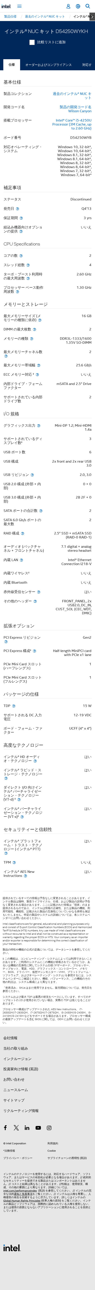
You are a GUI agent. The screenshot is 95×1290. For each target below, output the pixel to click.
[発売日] (17, 208)
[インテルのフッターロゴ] (12, 1247)
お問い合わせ (14, 1079)
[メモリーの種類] (31, 338)
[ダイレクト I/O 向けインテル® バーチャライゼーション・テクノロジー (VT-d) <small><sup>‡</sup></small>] (19, 799)
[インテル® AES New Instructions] (25, 876)
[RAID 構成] (22, 533)
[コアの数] (21, 255)
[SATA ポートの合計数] (40, 510)
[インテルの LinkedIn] (27, 1129)
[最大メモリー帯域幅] (38, 365)
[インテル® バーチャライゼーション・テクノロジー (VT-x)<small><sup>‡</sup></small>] (22, 817)
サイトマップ (14, 1100)
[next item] (92, 17)
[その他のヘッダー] (35, 601)
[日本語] (78, 6)
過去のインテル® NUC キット (72, 96)
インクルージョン (17, 1059)
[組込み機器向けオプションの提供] (21, 231)
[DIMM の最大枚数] (34, 329)
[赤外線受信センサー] (38, 592)
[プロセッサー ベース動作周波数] (17, 291)
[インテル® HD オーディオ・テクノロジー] (35, 761)
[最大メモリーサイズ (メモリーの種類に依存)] (39, 320)
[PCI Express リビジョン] (6, 641)
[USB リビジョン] (32, 475)
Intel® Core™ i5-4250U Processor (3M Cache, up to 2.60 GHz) (71, 124)
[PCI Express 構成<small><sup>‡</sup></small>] (34, 651)
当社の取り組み (15, 1048)
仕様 (12, 65)
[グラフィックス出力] (38, 425)
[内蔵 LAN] (21, 560)
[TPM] (14, 862)
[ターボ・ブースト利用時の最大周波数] (28, 278)
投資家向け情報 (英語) (20, 1069)
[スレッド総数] (28, 265)
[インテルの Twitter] (16, 1129)
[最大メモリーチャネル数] (6, 356)
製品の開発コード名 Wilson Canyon (75, 109)
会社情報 (10, 1038)
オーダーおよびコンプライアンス (48, 65)
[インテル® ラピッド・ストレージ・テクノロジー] (6, 778)
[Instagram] (49, 1129)
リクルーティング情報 (21, 1111)
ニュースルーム (15, 1090)
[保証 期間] (21, 218)
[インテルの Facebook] (5, 1129)
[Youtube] (38, 1129)
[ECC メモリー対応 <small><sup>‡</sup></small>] (37, 374)
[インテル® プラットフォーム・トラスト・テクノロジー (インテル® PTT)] (6, 853)
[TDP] (13, 706)
